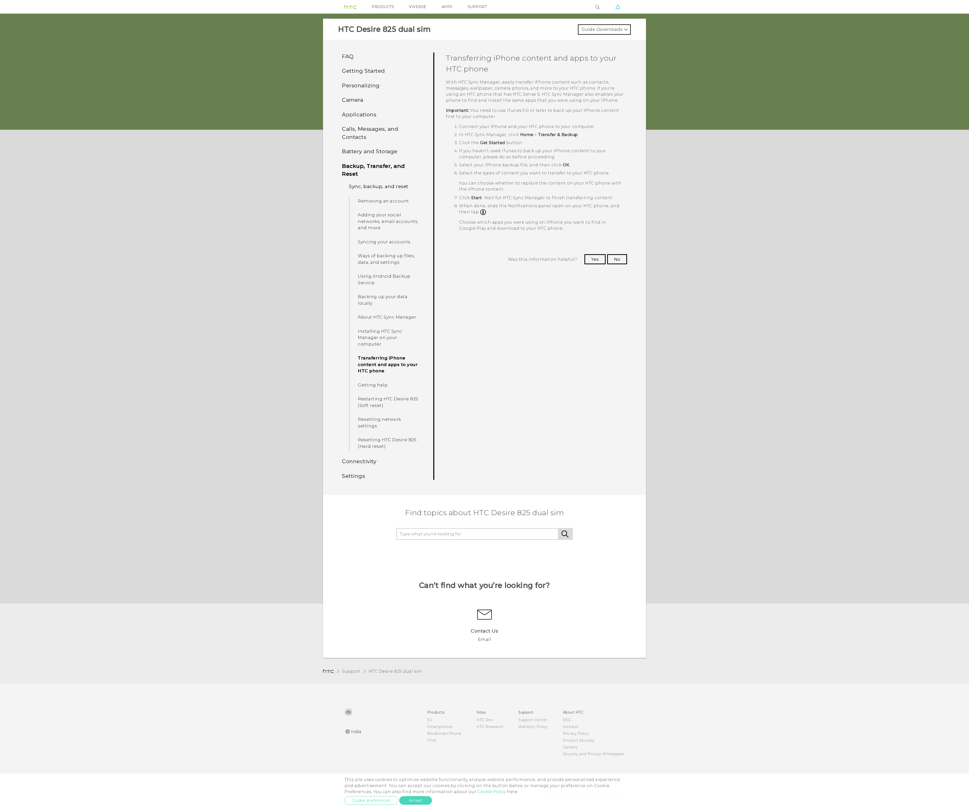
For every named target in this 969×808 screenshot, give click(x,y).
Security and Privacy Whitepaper (594, 754)
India (356, 731)
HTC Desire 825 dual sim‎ (395, 671)
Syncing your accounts (384, 241)
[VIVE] (617, 7)
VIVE (432, 740)
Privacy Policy (576, 733)
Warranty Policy (533, 726)
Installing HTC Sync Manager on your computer (380, 338)
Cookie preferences (371, 800)
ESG (567, 720)
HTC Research (489, 726)
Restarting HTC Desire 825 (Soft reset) (388, 402)
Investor (571, 726)
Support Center (532, 720)
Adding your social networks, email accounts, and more (388, 221)
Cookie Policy (491, 791)
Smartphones (440, 726)
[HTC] (350, 7)
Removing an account (383, 200)
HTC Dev (484, 720)
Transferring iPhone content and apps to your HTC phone (388, 364)
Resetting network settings (379, 422)
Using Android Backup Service (384, 279)
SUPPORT (477, 7)
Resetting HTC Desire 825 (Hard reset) (387, 443)
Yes (595, 259)
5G (429, 720)
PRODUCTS (383, 7)
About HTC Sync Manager (387, 317)
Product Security (579, 740)
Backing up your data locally (382, 300)
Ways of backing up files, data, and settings (386, 259)
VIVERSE (417, 7)
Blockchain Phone (444, 733)
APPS (447, 7)
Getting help (373, 384)
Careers (570, 747)
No (617, 259)
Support (351, 671)
